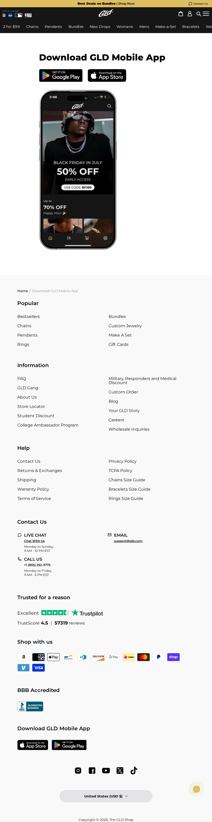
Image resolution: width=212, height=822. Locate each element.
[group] (111, 3)
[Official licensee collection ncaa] (10, 15)
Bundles (117, 316)
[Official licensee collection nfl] (4, 15)
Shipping (26, 479)
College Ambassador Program (48, 425)
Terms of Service (34, 498)
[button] (198, 14)
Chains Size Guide (127, 479)
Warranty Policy (33, 489)
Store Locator (31, 406)
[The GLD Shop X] (120, 770)
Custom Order (123, 392)
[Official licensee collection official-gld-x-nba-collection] (28, 15)
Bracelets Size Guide (129, 489)
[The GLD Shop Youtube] (106, 770)
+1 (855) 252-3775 (37, 565)
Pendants (27, 335)
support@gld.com (128, 541)
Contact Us (200, 3)
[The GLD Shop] (106, 15)
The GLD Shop (121, 820)
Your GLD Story (124, 410)
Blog (113, 401)
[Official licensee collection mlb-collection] (18, 15)
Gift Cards (118, 344)
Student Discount (36, 415)
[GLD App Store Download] (107, 76)
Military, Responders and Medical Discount (142, 380)
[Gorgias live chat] (196, 789)
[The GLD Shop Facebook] (92, 770)
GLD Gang (27, 387)
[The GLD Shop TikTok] (134, 770)
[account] (189, 14)
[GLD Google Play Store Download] (61, 76)
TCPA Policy (120, 470)
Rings (23, 344)
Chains (24, 325)
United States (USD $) (103, 796)
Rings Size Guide (126, 498)
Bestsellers (28, 316)
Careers (116, 419)
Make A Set (120, 335)
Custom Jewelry (125, 325)
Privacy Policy (123, 461)
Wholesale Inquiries (129, 429)
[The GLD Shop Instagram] (78, 770)
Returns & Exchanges (39, 470)
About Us (27, 397)
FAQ (21, 378)
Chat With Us (34, 541)
